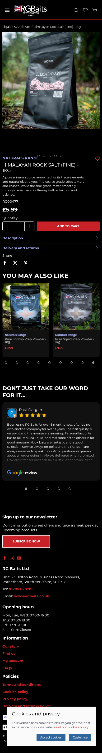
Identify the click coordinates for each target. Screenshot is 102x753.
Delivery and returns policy (26, 706)
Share (7, 255)
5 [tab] (62, 157)
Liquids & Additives (16, 27)
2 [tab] (45, 157)
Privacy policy (15, 699)
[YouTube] (19, 558)
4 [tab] (56, 157)
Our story (10, 646)
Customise (80, 737)
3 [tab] (51, 157)
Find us (8, 653)
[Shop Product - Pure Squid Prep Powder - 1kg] (76, 306)
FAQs (7, 668)
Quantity (10, 218)
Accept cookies (51, 737)
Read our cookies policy (70, 727)
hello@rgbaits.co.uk (31, 596)
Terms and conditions (21, 685)
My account (12, 661)
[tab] (6, 362)
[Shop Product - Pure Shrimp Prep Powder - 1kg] (25, 306)
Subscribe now (26, 541)
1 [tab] (39, 157)
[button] (7, 10)
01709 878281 (21, 589)
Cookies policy (15, 692)
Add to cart (68, 226)
